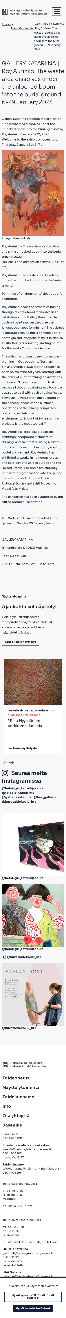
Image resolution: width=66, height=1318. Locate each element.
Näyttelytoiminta (22, 28)
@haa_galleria (45, 797)
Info (7, 1106)
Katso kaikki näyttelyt (20, 642)
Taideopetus (16, 1078)
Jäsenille (12, 1125)
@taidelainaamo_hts (18, 793)
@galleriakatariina (16, 797)
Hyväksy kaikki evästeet (33, 1308)
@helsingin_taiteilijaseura (22, 788)
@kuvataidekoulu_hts (19, 802)
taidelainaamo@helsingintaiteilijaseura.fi (32, 1168)
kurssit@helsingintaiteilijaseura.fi (27, 1149)
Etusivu (6, 24)
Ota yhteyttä (16, 1115)
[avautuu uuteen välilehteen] (4, 957)
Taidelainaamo (18, 1097)
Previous (4, 762)
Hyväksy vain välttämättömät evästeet (33, 1296)
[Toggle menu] (56, 11)
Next (11, 762)
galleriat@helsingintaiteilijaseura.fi (28, 1253)
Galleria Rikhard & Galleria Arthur (31, 710)
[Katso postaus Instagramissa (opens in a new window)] (33, 844)
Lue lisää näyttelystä (22, 748)
